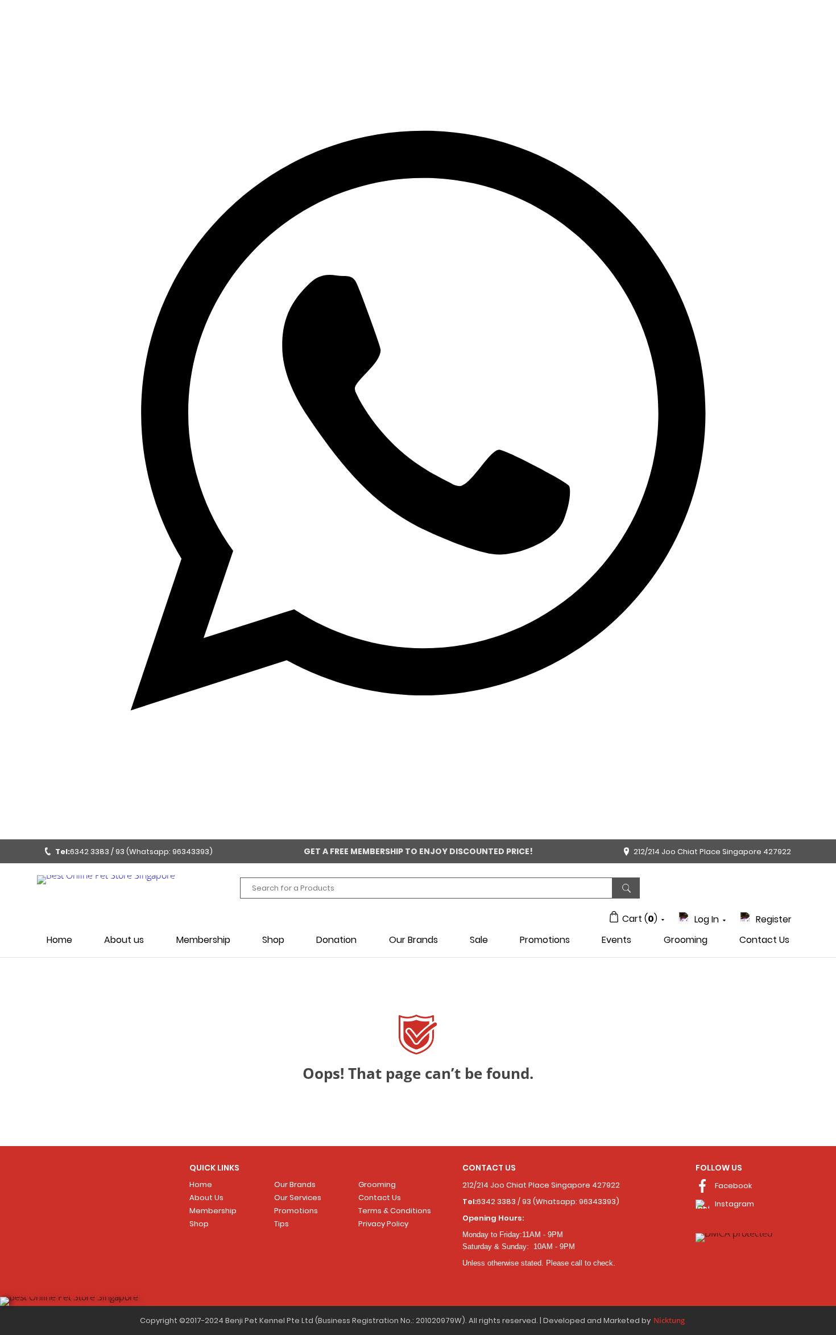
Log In (706, 919)
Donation (336, 939)
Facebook (733, 1185)
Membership (203, 939)
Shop (273, 939)
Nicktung (669, 1320)
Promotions (545, 939)
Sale (479, 939)
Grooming (685, 939)
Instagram (734, 1203)
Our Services (297, 1197)
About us (124, 939)
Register (774, 919)
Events (616, 939)
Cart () (639, 918)
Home (59, 939)
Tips (281, 1223)
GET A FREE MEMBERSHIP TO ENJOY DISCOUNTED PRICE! (418, 851)
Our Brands (413, 939)
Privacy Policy (383, 1223)
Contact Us (764, 939)
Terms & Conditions (394, 1210)
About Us (206, 1197)
